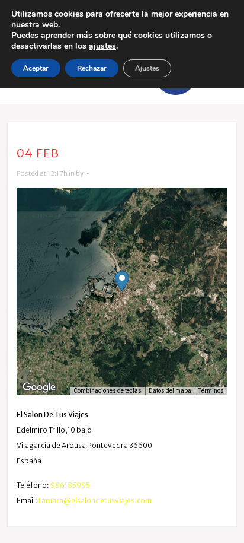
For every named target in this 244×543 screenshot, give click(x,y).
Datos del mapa (170, 391)
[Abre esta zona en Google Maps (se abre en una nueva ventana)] (39, 387)
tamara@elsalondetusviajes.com (95, 500)
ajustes (102, 46)
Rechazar (92, 68)
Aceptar (36, 68)
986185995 (70, 485)
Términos (211, 391)
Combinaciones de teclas (107, 391)
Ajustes (147, 68)
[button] (122, 281)
